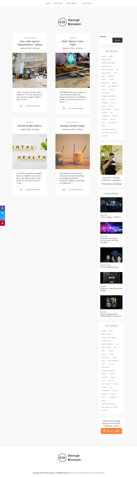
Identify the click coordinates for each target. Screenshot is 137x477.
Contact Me (86, 3)
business (111, 76)
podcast (104, 112)
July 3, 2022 (103, 286)
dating (111, 79)
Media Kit (101, 473)
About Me (58, 3)
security (113, 119)
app (117, 69)
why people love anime (110, 132)
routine (104, 119)
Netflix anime (106, 109)
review (115, 116)
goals (104, 89)
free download (113, 86)
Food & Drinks (30, 38)
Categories (71, 3)
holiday (111, 89)
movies (113, 102)
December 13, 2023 (105, 265)
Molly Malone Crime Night (73, 43)
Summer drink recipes (72, 125)
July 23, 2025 (103, 236)
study (104, 122)
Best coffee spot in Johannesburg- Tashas (30, 43)
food (103, 86)
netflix (111, 106)
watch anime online (108, 129)
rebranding (106, 116)
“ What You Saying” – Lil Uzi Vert (110, 217)
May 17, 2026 (103, 215)
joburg (104, 99)
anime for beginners (109, 63)
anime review (106, 66)
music (104, 106)
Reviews (72, 38)
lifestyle (113, 99)
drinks (114, 83)
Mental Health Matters (30, 125)
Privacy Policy (91, 473)
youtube (104, 136)
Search (103, 36)
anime (111, 56)
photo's (116, 109)
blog (115, 73)
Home (48, 3)
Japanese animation (108, 96)
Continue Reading (32, 106)
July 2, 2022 (103, 312)
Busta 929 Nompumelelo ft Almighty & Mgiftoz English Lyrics (111, 315)
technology (113, 122)
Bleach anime (106, 73)
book (103, 76)
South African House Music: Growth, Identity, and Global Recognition (109, 240)
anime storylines (107, 69)
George (37, 48)
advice (104, 56)
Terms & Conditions (77, 473)
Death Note (105, 83)
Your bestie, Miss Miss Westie (109, 267)
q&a (111, 112)
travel (104, 126)
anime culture (106, 59)
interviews (105, 92)
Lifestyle (29, 122)
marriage (105, 102)
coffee (104, 79)
